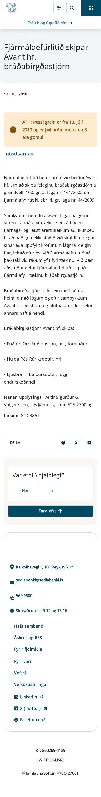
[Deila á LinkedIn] (89, 442)
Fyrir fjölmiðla (28, 649)
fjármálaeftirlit (20, 154)
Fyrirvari (22, 661)
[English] (58, 7)
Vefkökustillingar (31, 684)
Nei (25, 490)
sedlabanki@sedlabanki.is (39, 580)
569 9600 (24, 595)
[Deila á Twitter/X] (76, 442)
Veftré (20, 673)
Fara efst (47, 511)
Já (51, 490)
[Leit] (71, 7)
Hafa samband (29, 626)
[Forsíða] (14, 8)
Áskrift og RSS (28, 637)
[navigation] (91, 8)
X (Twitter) (30, 708)
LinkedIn (28, 697)
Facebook (29, 719)
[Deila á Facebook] (63, 442)
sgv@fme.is (42, 405)
